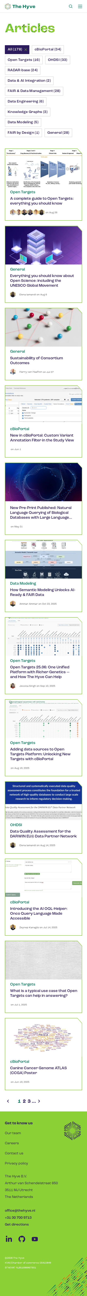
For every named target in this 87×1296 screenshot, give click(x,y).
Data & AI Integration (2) (29, 81)
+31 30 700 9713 (18, 1218)
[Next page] (39, 1101)
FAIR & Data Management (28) (34, 91)
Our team (13, 1133)
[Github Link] (24, 1242)
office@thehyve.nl (20, 1210)
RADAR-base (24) (23, 70)
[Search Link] (71, 6)
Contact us (14, 1153)
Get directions (17, 1224)
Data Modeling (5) (23, 122)
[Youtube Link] (37, 1242)
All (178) (15, 49)
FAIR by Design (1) (23, 133)
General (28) (58, 133)
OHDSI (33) (57, 60)
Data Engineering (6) (26, 101)
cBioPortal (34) (48, 49)
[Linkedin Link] (11, 1242)
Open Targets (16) (24, 60)
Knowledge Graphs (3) (28, 112)
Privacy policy (16, 1163)
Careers (12, 1143)
